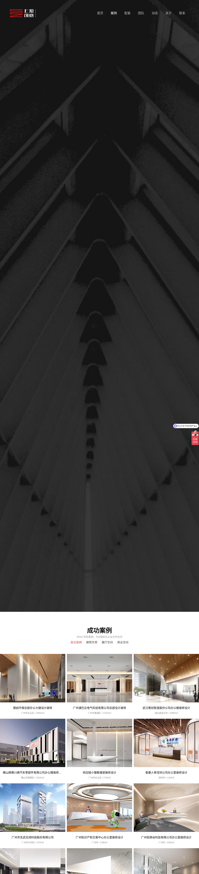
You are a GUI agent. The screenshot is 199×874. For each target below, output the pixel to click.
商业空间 (122, 642)
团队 (141, 13)
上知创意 (23, 13)
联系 (182, 13)
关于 (168, 13)
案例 (114, 13)
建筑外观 (91, 642)
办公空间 (76, 642)
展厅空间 (107, 642)
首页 (100, 13)
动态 (155, 13)
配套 (127, 13)
